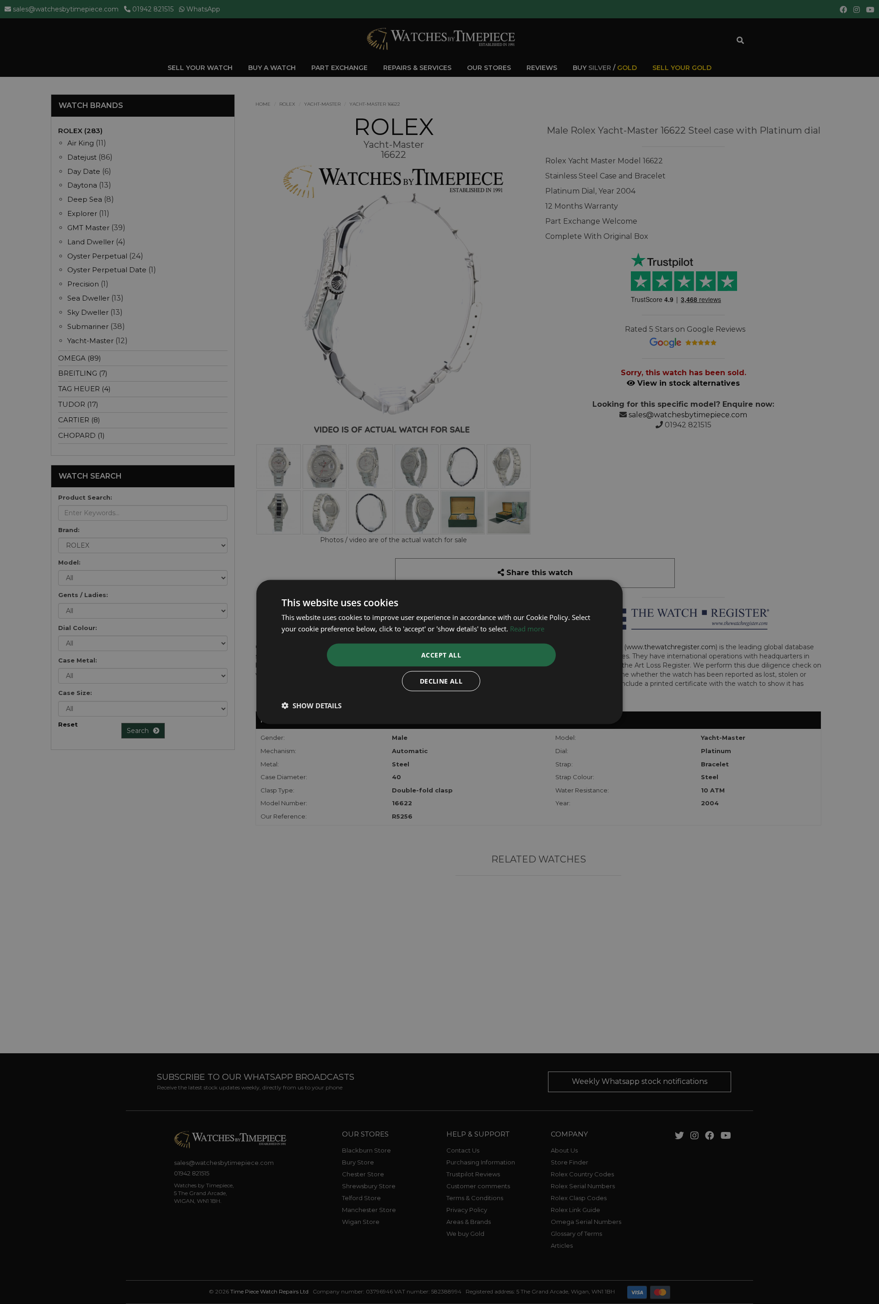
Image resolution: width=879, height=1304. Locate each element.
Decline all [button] (441, 680)
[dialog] (439, 652)
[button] (312, 705)
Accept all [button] (441, 654)
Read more (527, 628)
